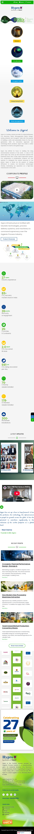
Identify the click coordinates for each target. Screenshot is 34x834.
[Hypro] (17, 9)
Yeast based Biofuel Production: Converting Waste (15, 627)
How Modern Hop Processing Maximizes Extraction (14, 596)
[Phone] (32, 419)
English (21, 832)
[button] (17, 41)
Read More (4, 577)
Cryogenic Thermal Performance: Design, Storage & (16, 565)
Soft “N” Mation (29, 830)
